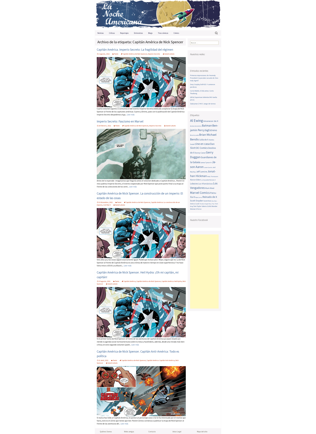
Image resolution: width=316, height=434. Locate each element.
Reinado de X (209, 197)
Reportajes (124, 33)
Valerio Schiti (206, 206)
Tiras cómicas (163, 33)
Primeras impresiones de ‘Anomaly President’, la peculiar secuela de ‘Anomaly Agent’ (204, 78)
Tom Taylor (197, 206)
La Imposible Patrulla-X (208, 180)
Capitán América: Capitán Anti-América (161, 360)
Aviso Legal (177, 431)
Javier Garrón (208, 167)
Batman (207, 125)
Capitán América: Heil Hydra (172, 281)
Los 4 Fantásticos (205, 183)
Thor (213, 204)
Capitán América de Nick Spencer (135, 54)
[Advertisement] (204, 271)
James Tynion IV (206, 163)
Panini (116, 54)
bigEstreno (211, 130)
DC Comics (202, 148)
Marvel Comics (200, 193)
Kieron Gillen (195, 180)
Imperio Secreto (154, 54)
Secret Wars (207, 201)
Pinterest (207, 59)
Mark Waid (209, 188)
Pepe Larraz (198, 197)
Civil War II (107, 205)
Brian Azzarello (194, 135)
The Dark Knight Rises (206, 204)
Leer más (131, 114)
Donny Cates (200, 153)
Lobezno (194, 183)
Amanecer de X (210, 121)
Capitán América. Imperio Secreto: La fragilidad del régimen (135, 50)
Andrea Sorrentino (196, 126)
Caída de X (203, 139)
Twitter (197, 59)
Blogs (150, 33)
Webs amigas (129, 431)
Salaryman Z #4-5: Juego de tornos (203, 104)
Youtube (202, 59)
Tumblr (211, 59)
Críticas (112, 33)
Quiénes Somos (106, 431)
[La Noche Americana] (158, 15)
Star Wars (214, 201)
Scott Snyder (196, 200)
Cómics (176, 33)
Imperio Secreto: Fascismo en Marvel (120, 121)
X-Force (198, 209)
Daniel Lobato (169, 54)
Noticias (100, 33)
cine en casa (202, 144)
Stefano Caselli (194, 204)
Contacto (152, 431)
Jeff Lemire (201, 171)
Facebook (192, 59)
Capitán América (130, 281)
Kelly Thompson (212, 176)
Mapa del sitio (202, 431)
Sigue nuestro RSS (216, 59)
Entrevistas (138, 33)
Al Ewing (196, 120)
